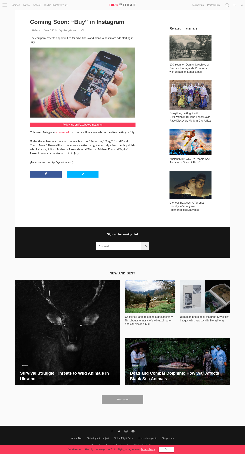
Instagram (97, 124)
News (26, 5)
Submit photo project (98, 438)
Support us (198, 5)
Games (16, 5)
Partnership (213, 5)
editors (150, 445)
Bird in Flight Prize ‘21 (56, 5)
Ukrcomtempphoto (147, 438)
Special (37, 5)
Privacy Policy (148, 449)
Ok (166, 449)
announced (62, 132)
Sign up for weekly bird (122, 234)
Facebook (84, 124)
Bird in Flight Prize (123, 438)
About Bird (76, 438)
